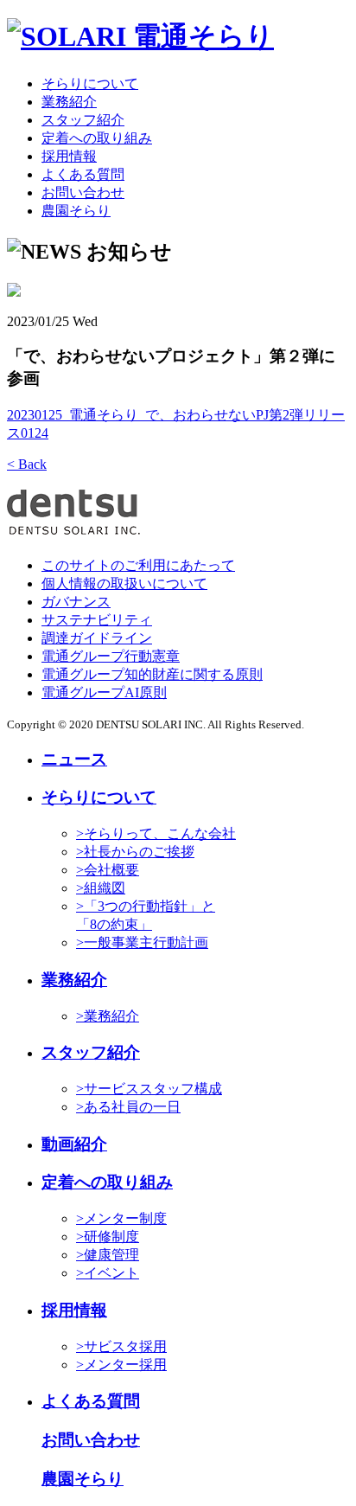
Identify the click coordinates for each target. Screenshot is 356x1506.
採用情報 (69, 156)
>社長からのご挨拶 (135, 851)
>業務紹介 (107, 1016)
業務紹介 (69, 101)
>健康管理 (107, 1254)
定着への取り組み (96, 138)
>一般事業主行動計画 (142, 942)
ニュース (74, 759)
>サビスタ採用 (121, 1346)
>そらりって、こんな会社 (156, 833)
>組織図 (100, 888)
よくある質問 (82, 174)
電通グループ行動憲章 (110, 656)
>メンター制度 (121, 1218)
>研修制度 (107, 1236)
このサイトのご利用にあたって (138, 565)
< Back (27, 464)
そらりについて (89, 83)
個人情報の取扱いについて (124, 583)
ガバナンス (76, 601)
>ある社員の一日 (128, 1106)
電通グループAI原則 (104, 692)
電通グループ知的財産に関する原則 (152, 674)
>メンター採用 (121, 1364)
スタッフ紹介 (82, 119)
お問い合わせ (82, 192)
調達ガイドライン (96, 638)
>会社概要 (107, 869)
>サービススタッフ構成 (149, 1088)
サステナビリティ (96, 619)
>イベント (107, 1273)
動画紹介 (74, 1144)
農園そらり (76, 210)
